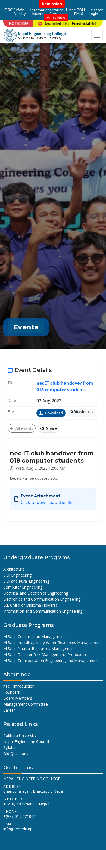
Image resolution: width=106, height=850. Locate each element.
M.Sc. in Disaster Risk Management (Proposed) (44, 654)
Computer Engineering (22, 587)
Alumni (37, 13)
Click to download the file (47, 502)
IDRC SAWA (14, 9)
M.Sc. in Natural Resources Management (39, 648)
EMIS (78, 13)
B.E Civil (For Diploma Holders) (30, 605)
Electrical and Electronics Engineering (35, 593)
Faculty (20, 13)
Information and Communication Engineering (42, 611)
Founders (11, 692)
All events (23, 428)
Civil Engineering (17, 575)
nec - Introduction (19, 686)
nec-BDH (77, 9)
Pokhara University (19, 735)
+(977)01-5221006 (19, 816)
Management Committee (25, 704)
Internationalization (47, 9)
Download (53, 413)
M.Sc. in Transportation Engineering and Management (50, 660)
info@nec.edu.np (17, 828)
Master (97, 9)
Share (51, 428)
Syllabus (10, 747)
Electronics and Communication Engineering (41, 599)
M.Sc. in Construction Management (34, 636)
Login (93, 13)
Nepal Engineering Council (26, 741)
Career (9, 710)
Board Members (17, 698)
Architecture (13, 569)
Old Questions (15, 753)
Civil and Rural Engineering (26, 581)
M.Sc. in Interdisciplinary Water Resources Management (52, 642)
